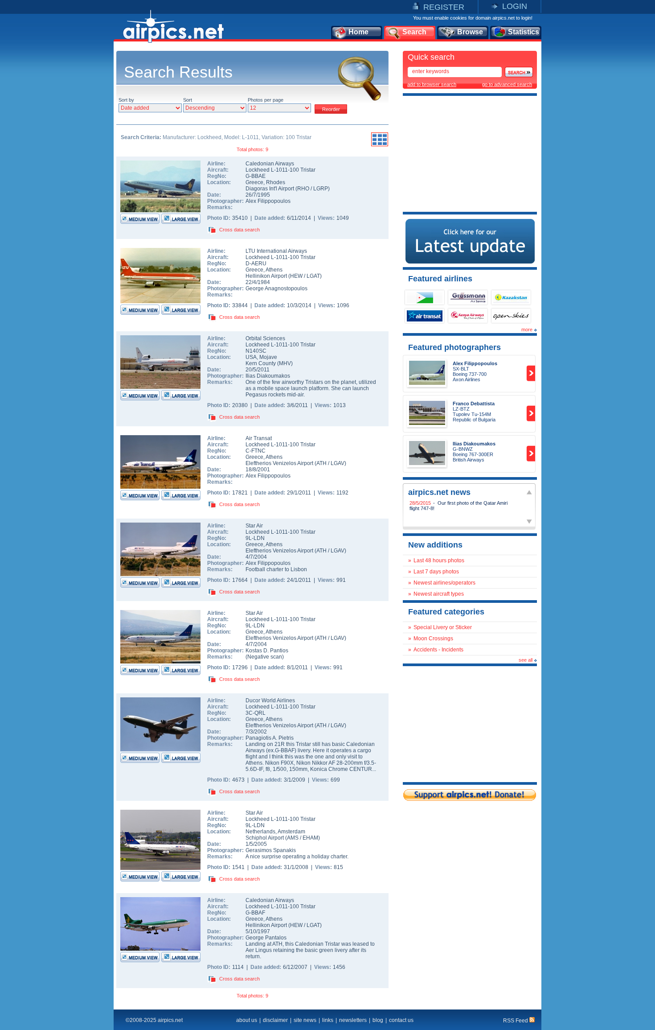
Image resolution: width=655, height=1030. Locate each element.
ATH (321, 463)
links (327, 1020)
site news (305, 1020)
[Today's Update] (470, 262)
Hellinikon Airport (266, 276)
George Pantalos (266, 938)
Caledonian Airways (270, 164)
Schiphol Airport (265, 838)
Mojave (268, 357)
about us (246, 1020)
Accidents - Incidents (438, 650)
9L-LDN (255, 538)
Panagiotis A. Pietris (270, 738)
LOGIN (514, 6)
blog (378, 1020)
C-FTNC (256, 451)
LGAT (313, 276)
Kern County (261, 363)
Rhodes (275, 182)
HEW (296, 276)
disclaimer (275, 1020)
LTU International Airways (276, 251)
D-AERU (256, 263)
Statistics (523, 32)
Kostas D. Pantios (267, 650)
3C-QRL (256, 713)
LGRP (320, 188)
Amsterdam (291, 831)
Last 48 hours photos (438, 560)
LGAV (337, 463)
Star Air (254, 526)
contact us (401, 1020)
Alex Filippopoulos (268, 201)
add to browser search (431, 84)
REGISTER (443, 7)
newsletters (353, 1020)
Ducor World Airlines (270, 700)
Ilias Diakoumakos (268, 376)
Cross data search (239, 229)
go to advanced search (507, 84)
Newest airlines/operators (444, 583)
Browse (470, 32)
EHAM (310, 838)
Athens (274, 270)
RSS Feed (516, 1021)
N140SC (256, 351)
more (526, 329)
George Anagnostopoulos (276, 288)
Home (358, 32)
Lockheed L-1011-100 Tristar (280, 170)
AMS (293, 838)
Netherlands (260, 831)
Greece (254, 182)
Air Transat (259, 438)
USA (251, 357)
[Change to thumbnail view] (380, 145)
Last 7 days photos (436, 572)
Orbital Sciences (265, 338)
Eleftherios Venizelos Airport (279, 463)
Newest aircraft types (438, 594)
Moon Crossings (433, 638)
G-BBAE (256, 176)
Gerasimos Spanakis (271, 850)
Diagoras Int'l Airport (270, 188)
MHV (285, 363)
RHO (303, 188)
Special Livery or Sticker (442, 627)
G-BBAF (255, 913)
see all (525, 660)
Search (414, 32)
